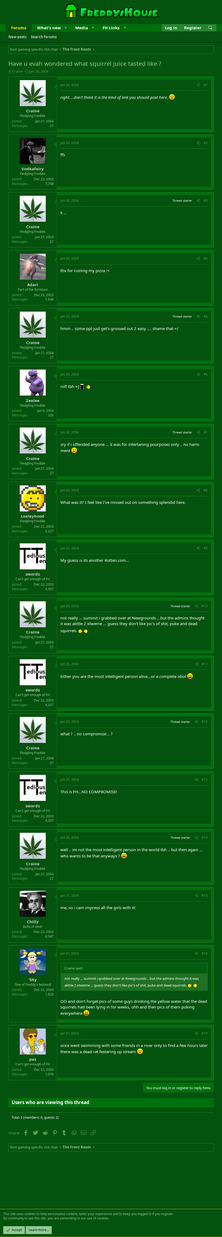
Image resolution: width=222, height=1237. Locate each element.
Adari (32, 284)
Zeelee (33, 400)
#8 (206, 490)
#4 (206, 258)
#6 (206, 374)
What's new (49, 27)
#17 (205, 1033)
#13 (205, 779)
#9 (206, 548)
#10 (205, 606)
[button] (65, 27)
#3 (206, 200)
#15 (205, 895)
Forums (18, 27)
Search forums (44, 36)
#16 (205, 953)
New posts (17, 36)
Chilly (33, 921)
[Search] (210, 27)
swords (32, 574)
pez (32, 1059)
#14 (205, 837)
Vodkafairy (32, 168)
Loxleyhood (32, 516)
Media (81, 27)
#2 (206, 143)
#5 (206, 316)
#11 (205, 664)
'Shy (32, 979)
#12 (205, 721)
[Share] (198, 85)
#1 (206, 85)
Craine (17, 71)
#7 (206, 432)
